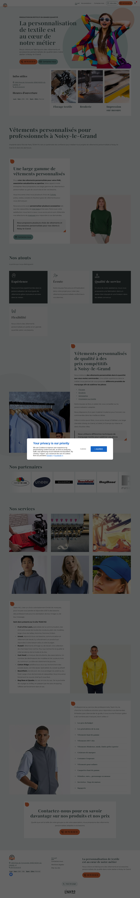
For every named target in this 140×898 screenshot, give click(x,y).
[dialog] (70, 449)
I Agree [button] (99, 449)
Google (49, 455)
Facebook (57, 455)
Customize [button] (83, 449)
